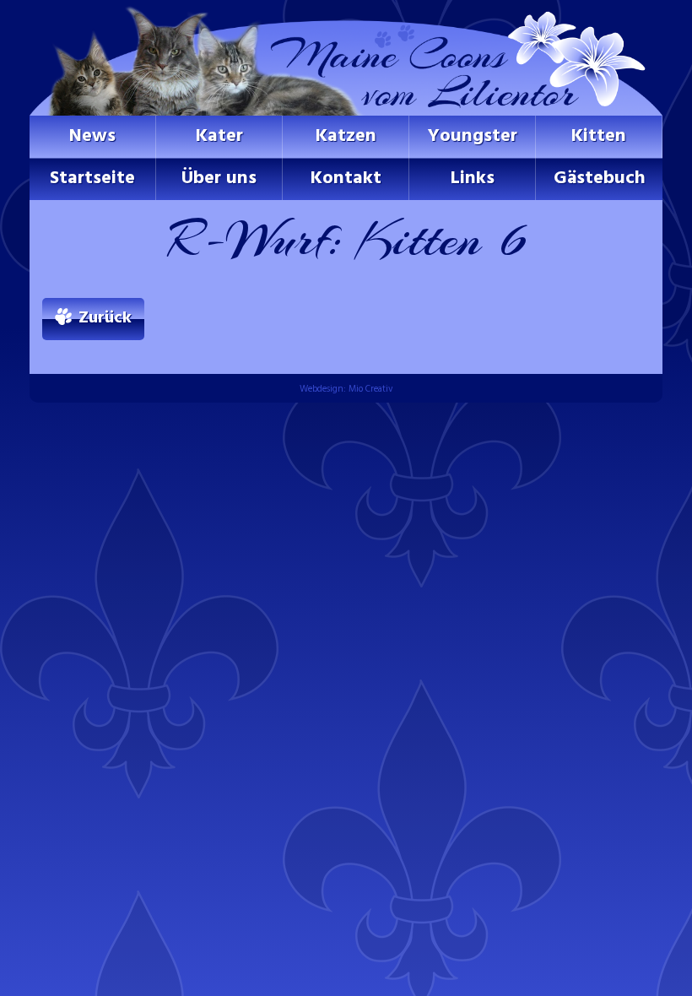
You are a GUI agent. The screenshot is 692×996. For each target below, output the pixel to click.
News (92, 136)
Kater (219, 136)
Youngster (472, 136)
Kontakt (346, 178)
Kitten (598, 136)
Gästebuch (600, 178)
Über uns (219, 178)
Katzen (346, 136)
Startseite (92, 178)
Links (473, 178)
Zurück (105, 318)
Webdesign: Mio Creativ (346, 389)
